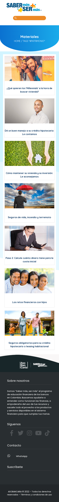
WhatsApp (21, 456)
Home (17, 41)
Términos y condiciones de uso (36, 494)
